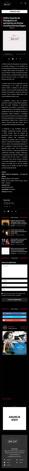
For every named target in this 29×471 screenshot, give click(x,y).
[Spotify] (4, 462)
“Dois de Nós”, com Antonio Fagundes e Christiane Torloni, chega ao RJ (19, 240)
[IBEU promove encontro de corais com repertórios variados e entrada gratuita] (5, 251)
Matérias (12, 27)
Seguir (23, 316)
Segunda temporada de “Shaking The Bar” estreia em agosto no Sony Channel (19, 222)
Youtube (8, 465)
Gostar (23, 313)
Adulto (12, 234)
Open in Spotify (6, 399)
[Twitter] (20, 58)
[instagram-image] (8, 337)
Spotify (8, 462)
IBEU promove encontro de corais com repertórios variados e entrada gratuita (19, 250)
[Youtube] (4, 465)
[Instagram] (7, 206)
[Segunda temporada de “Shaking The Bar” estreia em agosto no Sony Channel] (5, 223)
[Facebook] (16, 58)
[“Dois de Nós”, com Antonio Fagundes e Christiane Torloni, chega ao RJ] (5, 241)
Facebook (9, 459)
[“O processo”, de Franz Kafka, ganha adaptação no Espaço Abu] (5, 232)
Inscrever (22, 320)
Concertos (13, 253)
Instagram (21, 459)
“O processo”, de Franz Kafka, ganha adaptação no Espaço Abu (19, 231)
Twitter (20, 462)
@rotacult (11, 326)
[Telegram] (12, 58)
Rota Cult (7, 200)
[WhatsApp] (9, 58)
